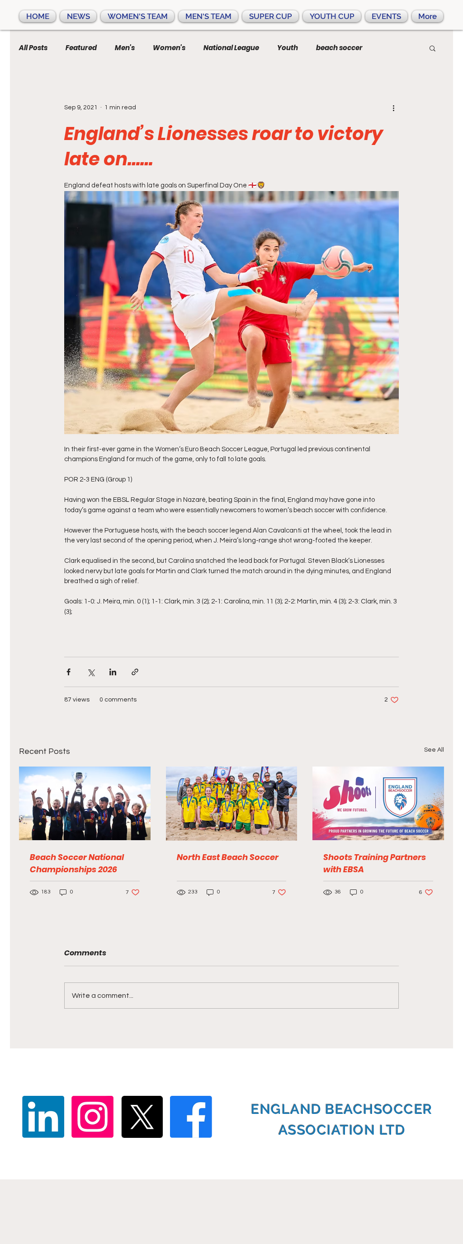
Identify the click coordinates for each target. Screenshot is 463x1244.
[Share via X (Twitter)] (90, 672)
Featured (81, 48)
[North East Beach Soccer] (232, 804)
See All (434, 750)
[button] (432, 47)
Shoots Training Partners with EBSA (374, 863)
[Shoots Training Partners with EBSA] (378, 803)
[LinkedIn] (43, 1117)
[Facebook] (191, 1117)
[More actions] (393, 107)
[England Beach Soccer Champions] (85, 803)
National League (231, 48)
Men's (125, 48)
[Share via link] (135, 672)
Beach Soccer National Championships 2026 (77, 863)
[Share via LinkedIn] (113, 672)
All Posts (33, 48)
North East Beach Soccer (228, 857)
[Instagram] (92, 1117)
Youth (287, 48)
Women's (169, 48)
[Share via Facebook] (68, 672)
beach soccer (339, 48)
